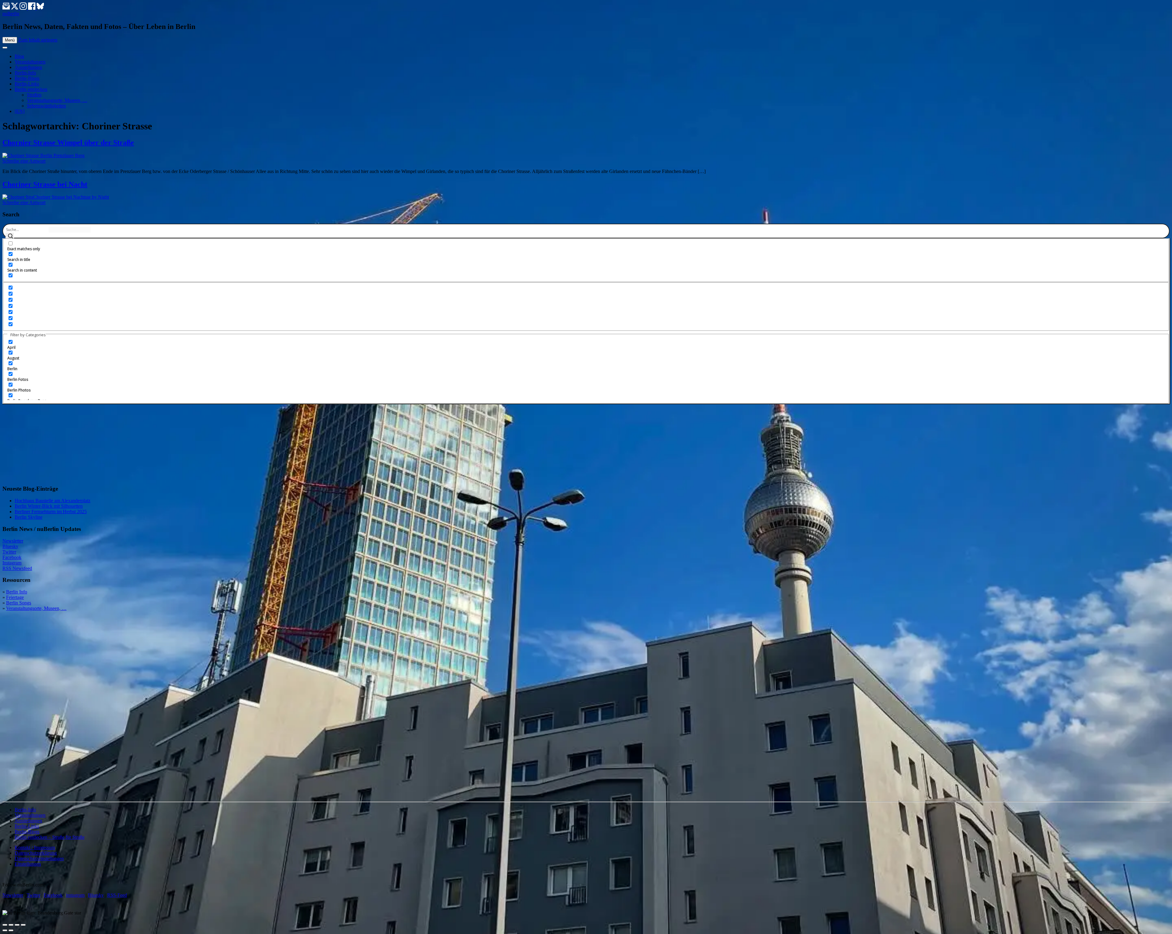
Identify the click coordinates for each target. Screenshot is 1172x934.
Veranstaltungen (30, 61)
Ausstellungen (28, 67)
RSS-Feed (117, 895)
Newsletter (12, 540)
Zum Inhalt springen (37, 39)
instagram (75, 895)
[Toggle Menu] (4, 48)
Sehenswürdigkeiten (46, 105)
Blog (19, 56)
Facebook (11, 557)
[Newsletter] (6, 8)
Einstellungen (28, 864)
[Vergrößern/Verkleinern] (23, 925)
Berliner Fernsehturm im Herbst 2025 (51, 511)
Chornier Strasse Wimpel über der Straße (68, 142)
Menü (10, 40)
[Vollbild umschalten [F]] (17, 925)
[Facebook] (32, 8)
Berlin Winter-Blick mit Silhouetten (49, 506)
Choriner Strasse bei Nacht (44, 184)
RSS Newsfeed (17, 568)
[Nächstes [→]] (11, 930)
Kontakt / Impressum (35, 847)
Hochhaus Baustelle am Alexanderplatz (52, 500)
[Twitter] (15, 8)
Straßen (34, 94)
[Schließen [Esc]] (4, 925)
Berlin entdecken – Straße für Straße (50, 837)
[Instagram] (24, 8)
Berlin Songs (18, 602)
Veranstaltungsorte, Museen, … (57, 100)
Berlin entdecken (31, 89)
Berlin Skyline (28, 517)
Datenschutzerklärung (36, 853)
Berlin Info (16, 591)
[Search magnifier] (9, 237)
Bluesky (10, 546)
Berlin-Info (25, 72)
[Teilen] (11, 925)
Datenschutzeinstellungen (39, 858)
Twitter (9, 551)
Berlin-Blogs (27, 78)
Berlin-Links (27, 83)
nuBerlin (10, 13)
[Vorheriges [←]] (4, 930)
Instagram (11, 562)
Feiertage (15, 597)
